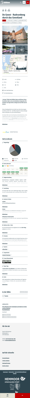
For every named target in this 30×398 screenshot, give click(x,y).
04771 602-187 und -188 (10, 338)
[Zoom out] (4, 59)
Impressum (5, 372)
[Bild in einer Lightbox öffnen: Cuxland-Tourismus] (5, 132)
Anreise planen (5, 366)
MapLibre (5, 70)
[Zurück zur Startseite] (5, 2)
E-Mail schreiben (5, 360)
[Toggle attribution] (26, 71)
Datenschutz (11, 372)
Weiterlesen (4, 124)
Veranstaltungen (5, 358)
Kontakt (14, 373)
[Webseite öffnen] (15, 380)
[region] (15, 64)
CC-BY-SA (12, 53)
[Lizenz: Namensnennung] (6, 262)
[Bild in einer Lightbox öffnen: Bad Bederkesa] (8, 49)
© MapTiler (10, 70)
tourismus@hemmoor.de (10, 340)
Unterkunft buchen (6, 363)
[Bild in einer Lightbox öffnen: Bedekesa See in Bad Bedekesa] (21, 49)
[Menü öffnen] (24, 2)
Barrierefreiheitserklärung (20, 372)
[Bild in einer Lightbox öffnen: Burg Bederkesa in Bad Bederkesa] (15, 35)
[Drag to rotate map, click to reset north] (4, 61)
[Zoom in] (4, 57)
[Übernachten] (27, 2)
